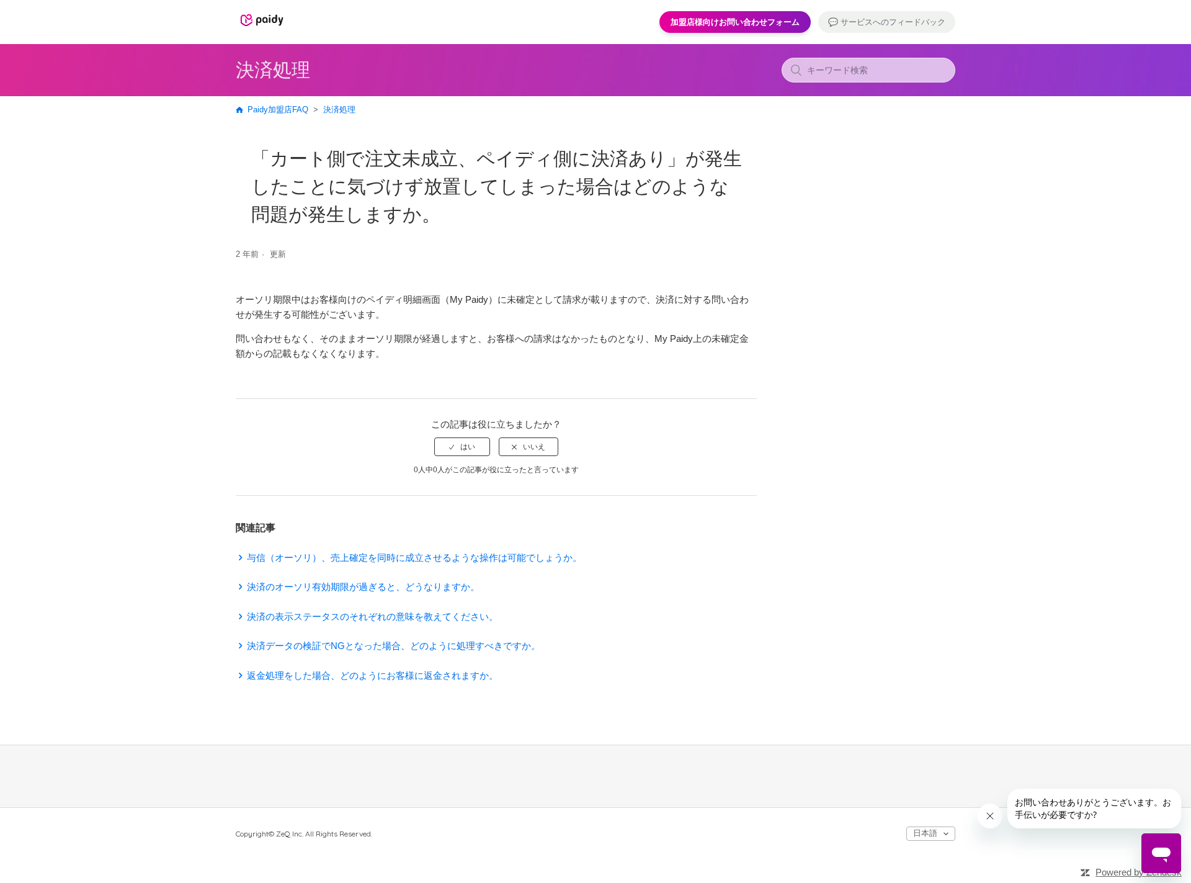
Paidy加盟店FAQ (278, 109)
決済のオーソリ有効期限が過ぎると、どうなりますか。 (363, 586)
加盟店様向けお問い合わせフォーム (735, 22)
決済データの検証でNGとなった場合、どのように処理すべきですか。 (393, 645)
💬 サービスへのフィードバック (886, 22)
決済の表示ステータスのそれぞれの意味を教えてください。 (372, 616)
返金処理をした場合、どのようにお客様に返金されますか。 (372, 675)
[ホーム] (262, 27)
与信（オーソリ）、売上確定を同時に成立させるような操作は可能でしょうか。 (414, 557)
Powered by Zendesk (1138, 872)
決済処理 (339, 109)
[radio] (462, 446)
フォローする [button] (721, 256)
